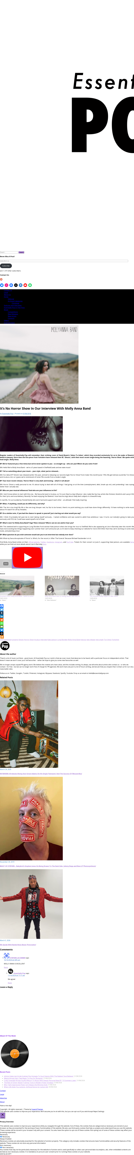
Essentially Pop (7, 414)
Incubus (37, 640)
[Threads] (1, 633)
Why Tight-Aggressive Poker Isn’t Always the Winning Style (25, 1085)
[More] (2, 637)
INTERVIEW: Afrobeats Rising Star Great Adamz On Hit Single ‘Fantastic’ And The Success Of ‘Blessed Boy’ (41, 774)
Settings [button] (101, 1111)
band (9, 640)
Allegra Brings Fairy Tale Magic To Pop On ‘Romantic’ (23, 1078)
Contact (3, 1091)
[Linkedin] (1, 616)
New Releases (13, 314)
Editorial (11, 299)
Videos (6, 320)
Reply (6, 967)
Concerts (11, 318)
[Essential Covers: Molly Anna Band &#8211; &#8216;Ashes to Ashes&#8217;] (21, 585)
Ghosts (21, 640)
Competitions (13, 312)
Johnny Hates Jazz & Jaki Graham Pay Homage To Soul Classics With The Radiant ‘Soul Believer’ (39, 1076)
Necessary (6, 1137)
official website (33, 542)
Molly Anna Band (74, 640)
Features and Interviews (13, 305)
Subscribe (6, 266)
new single (99, 640)
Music (6, 310)
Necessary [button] (4, 1134)
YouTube (70, 542)
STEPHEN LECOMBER (17, 958)
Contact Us (8, 290)
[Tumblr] (1, 613)
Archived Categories (15, 301)
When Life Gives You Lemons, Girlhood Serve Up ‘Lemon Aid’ (26, 1087)
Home (6, 297)
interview (43, 640)
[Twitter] (1, 609)
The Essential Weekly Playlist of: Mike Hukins (104, 596)
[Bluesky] (1, 630)
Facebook (50, 542)
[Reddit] (1, 619)
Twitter (43, 542)
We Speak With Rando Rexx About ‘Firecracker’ (18, 945)
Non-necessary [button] (5, 1145)
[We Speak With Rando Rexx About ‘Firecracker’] (31, 938)
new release (90, 640)
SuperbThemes (37, 1109)
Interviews (4, 640)
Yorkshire (115, 640)
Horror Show (29, 640)
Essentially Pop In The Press (14, 308)
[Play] (27, 557)
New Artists (12, 316)
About (2, 1102)
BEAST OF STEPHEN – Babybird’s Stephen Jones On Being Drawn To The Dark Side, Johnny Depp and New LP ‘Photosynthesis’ (48, 866)
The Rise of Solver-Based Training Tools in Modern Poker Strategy (28, 1083)
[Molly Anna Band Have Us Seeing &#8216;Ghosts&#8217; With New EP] (66, 585)
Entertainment (9, 323)
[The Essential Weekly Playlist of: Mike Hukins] (111, 585)
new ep (83, 640)
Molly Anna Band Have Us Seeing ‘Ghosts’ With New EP (62, 596)
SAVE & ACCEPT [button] (5, 1154)
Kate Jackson (52, 640)
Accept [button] (90, 1111)
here (132, 542)
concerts (15, 640)
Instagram (58, 542)
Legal (6, 292)
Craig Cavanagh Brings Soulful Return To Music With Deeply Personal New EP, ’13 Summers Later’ (40, 1080)
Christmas (15, 303)
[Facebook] (1, 606)
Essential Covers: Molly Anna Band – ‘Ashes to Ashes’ (17, 596)
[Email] (1, 626)
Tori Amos (108, 640)
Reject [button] (95, 1111)
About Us (7, 295)
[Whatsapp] (1, 623)
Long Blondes (62, 640)
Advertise (3, 1098)
